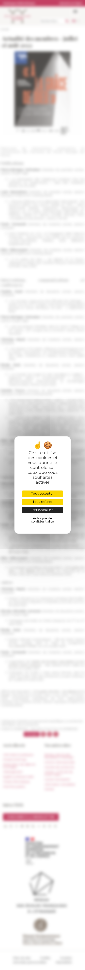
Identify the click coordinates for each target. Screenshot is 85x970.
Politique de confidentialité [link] (42, 519)
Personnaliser (42, 510)
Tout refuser (42, 502)
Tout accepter (42, 493)
